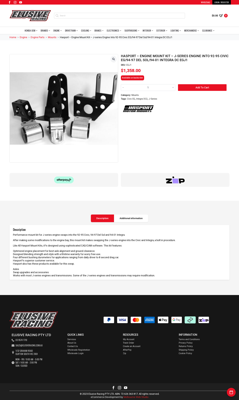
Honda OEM (30, 30)
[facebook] (9, 2)
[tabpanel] (119, 252)
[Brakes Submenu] (103, 30)
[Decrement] (123, 87)
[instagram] (15, 2)
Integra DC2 (142, 99)
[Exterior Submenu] (167, 30)
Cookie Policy (185, 353)
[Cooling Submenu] (91, 30)
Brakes (97, 30)
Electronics (113, 30)
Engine (56, 30)
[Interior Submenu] (153, 30)
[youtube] (20, 2)
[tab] (102, 218)
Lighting (175, 30)
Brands (44, 30)
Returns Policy (186, 346)
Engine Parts (38, 37)
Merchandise (190, 30)
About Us (71, 342)
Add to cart (202, 87)
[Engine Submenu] (61, 30)
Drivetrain (70, 30)
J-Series (153, 99)
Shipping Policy (186, 350)
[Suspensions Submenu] (139, 30)
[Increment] (173, 87)
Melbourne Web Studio (136, 397)
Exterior (160, 30)
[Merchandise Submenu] (199, 30)
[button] (113, 59)
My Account (128, 339)
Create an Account (131, 346)
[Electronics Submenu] (121, 30)
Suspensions (130, 30)
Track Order (128, 342)
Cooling (85, 30)
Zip (124, 353)
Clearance (207, 30)
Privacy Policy (186, 342)
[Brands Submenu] (50, 30)
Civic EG (131, 99)
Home (13, 37)
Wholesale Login (75, 353)
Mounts (52, 37)
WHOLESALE (205, 2)
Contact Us (72, 346)
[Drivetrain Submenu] (77, 30)
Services (71, 339)
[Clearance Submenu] (214, 30)
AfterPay (127, 350)
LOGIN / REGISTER (221, 2)
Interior (147, 30)
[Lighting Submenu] (181, 30)
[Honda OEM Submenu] (37, 30)
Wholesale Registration (78, 350)
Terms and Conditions (189, 339)
